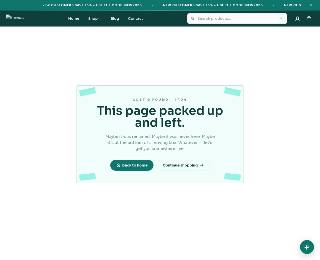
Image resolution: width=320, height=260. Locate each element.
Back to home (135, 165)
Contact (135, 18)
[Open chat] (307, 247)
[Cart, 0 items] (309, 19)
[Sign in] (297, 19)
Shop (93, 18)
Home (73, 18)
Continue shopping (180, 165)
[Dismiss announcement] (311, 5)
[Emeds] (15, 18)
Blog (115, 18)
